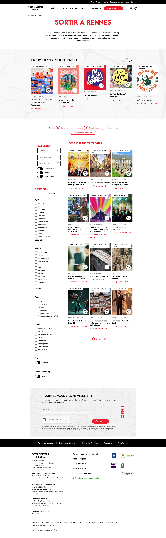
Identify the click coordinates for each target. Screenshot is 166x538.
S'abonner (99, 421)
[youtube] (122, 408)
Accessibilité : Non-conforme (66, 522)
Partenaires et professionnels (86, 454)
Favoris (136, 8)
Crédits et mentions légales (86, 522)
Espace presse (79, 468)
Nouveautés (78, 128)
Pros (92, 2)
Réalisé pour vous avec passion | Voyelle (45, 530)
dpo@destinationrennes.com (48, 429)
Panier (131, 8)
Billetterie (111, 8)
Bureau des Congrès (67, 443)
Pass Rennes (123, 443)
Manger (73, 8)
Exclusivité (64, 128)
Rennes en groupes (45, 443)
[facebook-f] (122, 416)
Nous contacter (79, 463)
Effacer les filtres (53, 193)
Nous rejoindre (50, 522)
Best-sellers (51, 128)
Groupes (105, 2)
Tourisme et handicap (82, 473)
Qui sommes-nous (38, 522)
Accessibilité (129, 2)
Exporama (108, 443)
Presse (98, 2)
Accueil (30, 15)
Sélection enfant (95, 128)
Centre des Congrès (90, 443)
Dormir (83, 8)
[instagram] (122, 412)
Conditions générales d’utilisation (43, 525)
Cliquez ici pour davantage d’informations (105, 429)
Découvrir (55, 8)
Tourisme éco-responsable (83, 133)
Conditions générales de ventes (107, 522)
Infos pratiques (95, 8)
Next (129, 59)
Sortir (65, 8)
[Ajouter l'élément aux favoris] (48, 90)
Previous (123, 59)
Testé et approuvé (113, 128)
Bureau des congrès (116, 2)
